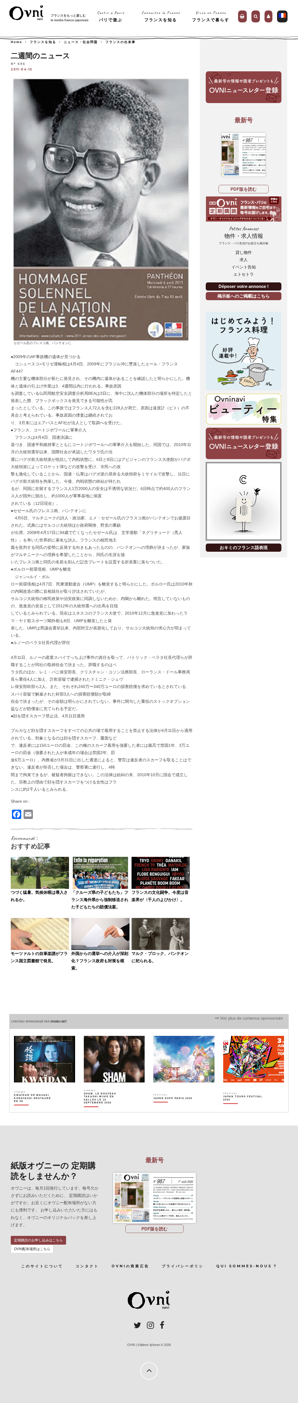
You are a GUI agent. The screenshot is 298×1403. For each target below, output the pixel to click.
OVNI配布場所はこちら (32, 1249)
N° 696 (18, 64)
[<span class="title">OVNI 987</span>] (243, 154)
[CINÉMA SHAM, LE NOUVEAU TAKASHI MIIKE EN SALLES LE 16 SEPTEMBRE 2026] (104, 1108)
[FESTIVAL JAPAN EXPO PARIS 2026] (172, 1108)
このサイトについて (42, 1266)
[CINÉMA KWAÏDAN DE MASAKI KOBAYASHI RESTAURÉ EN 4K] (34, 1108)
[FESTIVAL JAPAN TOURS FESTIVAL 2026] (243, 1108)
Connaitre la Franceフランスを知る (160, 16)
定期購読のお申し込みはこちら (38, 1240)
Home (16, 42)
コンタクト (87, 1266)
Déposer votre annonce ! (244, 286)
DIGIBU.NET (59, 1021)
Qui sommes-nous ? (246, 1266)
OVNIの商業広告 (130, 1266)
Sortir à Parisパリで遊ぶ (111, 16)
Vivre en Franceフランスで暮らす (210, 16)
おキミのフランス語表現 (244, 547)
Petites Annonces (243, 235)
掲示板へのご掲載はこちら (243, 295)
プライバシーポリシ (183, 1266)
